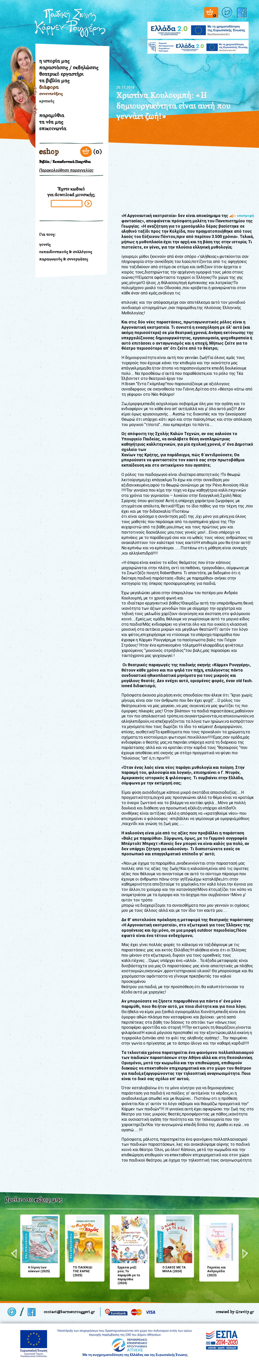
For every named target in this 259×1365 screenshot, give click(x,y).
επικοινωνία (52, 128)
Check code (88, 203)
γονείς (45, 244)
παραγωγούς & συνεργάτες (63, 259)
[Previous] (14, 1254)
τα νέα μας (51, 122)
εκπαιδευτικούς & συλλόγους (65, 251)
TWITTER (227, 12)
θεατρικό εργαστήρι (61, 74)
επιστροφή (245, 216)
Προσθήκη (26, 1220)
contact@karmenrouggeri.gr (69, 1311)
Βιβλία (44, 162)
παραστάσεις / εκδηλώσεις (68, 67)
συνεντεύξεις (51, 93)
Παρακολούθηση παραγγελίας (66, 170)
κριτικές (46, 101)
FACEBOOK (243, 12)
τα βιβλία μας (54, 80)
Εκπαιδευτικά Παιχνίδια (72, 162)
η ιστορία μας (54, 61)
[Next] (245, 1254)
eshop (49, 151)
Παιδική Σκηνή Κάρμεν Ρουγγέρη (70, 23)
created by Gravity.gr (235, 1311)
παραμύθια (51, 115)
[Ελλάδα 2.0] (198, 27)
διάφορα (49, 87)
